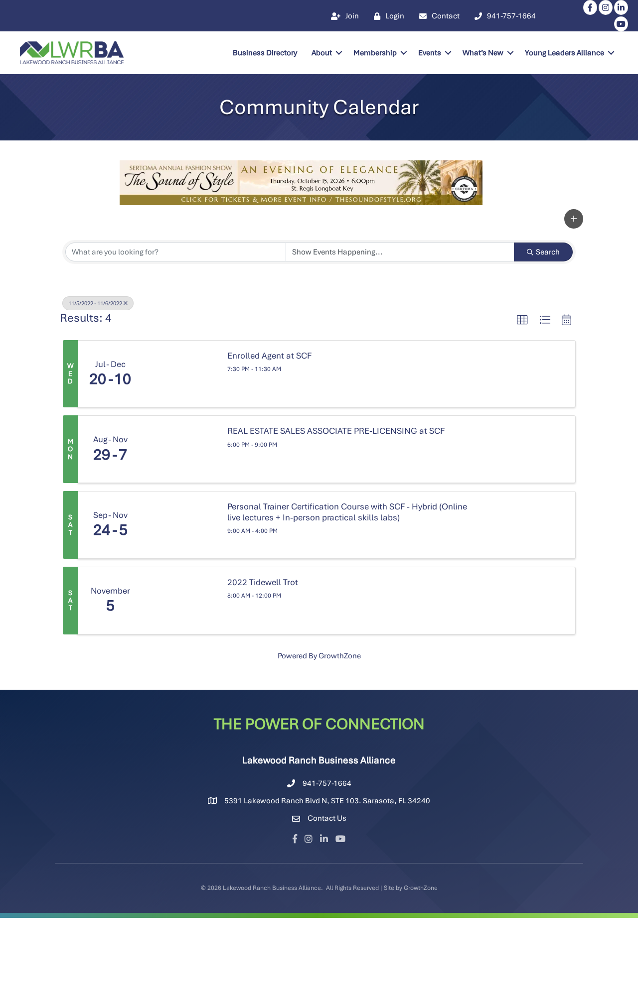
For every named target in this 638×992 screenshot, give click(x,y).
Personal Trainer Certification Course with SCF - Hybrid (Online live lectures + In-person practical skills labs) (347, 512)
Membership (375, 53)
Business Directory (265, 53)
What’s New (483, 53)
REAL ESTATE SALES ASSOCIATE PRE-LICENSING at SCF (336, 431)
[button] (573, 219)
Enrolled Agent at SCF (269, 356)
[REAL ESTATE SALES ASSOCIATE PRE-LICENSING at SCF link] (180, 449)
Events (429, 53)
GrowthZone (340, 656)
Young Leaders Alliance (564, 53)
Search (548, 252)
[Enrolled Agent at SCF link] (180, 374)
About (322, 53)
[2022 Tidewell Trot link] (180, 600)
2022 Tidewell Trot (262, 582)
